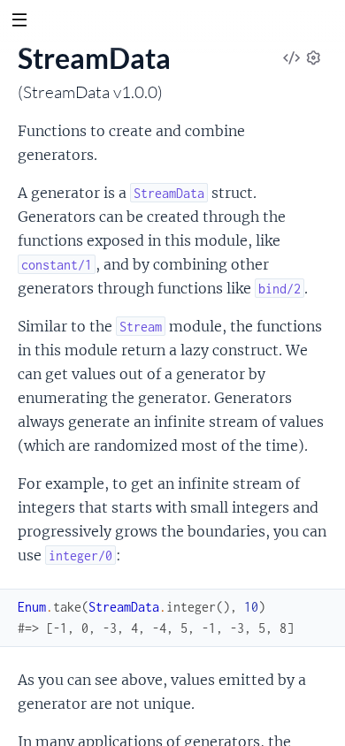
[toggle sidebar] (19, 22)
